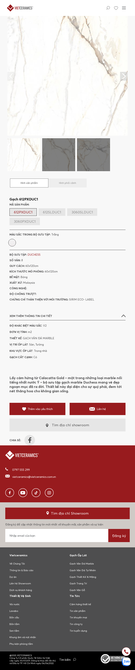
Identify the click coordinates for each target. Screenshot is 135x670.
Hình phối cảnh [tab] (67, 182)
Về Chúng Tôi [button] (17, 563)
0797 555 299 (21, 469)
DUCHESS (34, 254)
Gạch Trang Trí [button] (78, 583)
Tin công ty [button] (76, 624)
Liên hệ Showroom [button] (20, 583)
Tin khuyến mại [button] (78, 617)
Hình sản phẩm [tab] (29, 182)
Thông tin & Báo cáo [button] (21, 570)
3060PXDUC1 (25, 221)
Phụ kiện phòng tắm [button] (21, 643)
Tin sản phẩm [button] (77, 611)
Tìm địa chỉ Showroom (70, 513)
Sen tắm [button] (14, 630)
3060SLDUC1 (82, 212)
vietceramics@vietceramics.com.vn (34, 476)
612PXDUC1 (23, 212)
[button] (124, 76)
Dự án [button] (13, 577)
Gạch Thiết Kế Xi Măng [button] (83, 577)
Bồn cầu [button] (14, 617)
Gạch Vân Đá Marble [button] (82, 563)
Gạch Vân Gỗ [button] (77, 590)
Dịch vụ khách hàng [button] (20, 590)
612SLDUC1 (52, 212)
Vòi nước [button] (14, 604)
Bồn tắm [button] (14, 624)
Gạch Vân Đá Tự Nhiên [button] (83, 570)
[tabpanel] (67, 93)
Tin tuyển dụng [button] (78, 630)
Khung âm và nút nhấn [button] (22, 637)
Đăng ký (119, 536)
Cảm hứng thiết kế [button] (80, 604)
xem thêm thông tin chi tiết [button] (30, 316)
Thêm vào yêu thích (40, 409)
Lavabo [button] (13, 611)
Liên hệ (101, 409)
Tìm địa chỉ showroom (70, 425)
